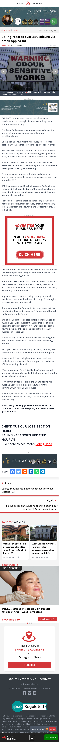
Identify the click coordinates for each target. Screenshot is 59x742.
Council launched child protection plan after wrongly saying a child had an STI (14, 548)
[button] (27, 623)
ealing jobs (44, 444)
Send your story (46, 30)
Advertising (28, 679)
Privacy (24, 684)
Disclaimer (33, 684)
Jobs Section (39, 426)
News (15, 30)
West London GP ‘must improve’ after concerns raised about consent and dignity (44, 548)
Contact (45, 679)
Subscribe (51, 737)
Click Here (29, 665)
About (13, 679)
